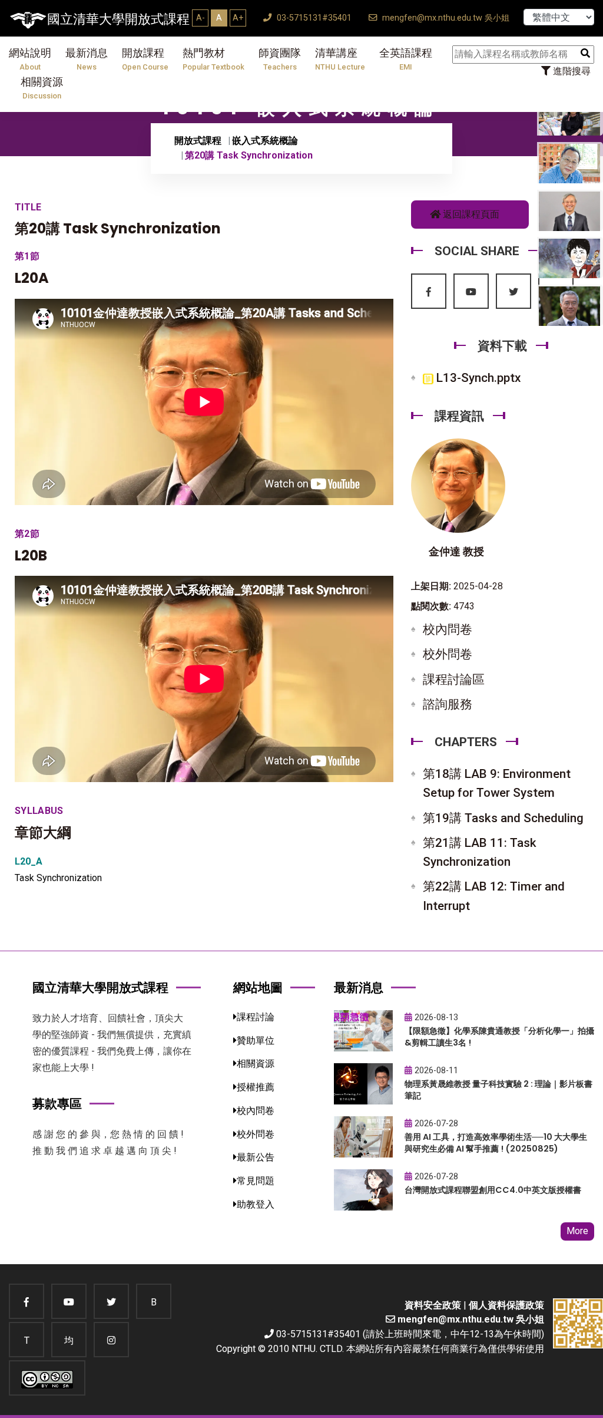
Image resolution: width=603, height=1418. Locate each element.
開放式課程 (197, 140)
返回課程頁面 (469, 214)
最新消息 (86, 59)
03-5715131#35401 (313, 18)
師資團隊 (280, 59)
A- (200, 17)
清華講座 (340, 59)
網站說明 (30, 59)
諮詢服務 (447, 704)
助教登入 (255, 1204)
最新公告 (255, 1157)
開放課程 (145, 59)
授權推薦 (255, 1087)
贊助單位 (255, 1040)
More (577, 1230)
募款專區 (57, 1103)
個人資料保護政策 (506, 1305)
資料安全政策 (433, 1305)
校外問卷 (447, 654)
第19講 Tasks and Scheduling (503, 818)
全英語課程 (405, 59)
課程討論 (255, 1017)
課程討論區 (454, 679)
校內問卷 (447, 629)
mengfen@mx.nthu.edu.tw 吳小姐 (444, 18)
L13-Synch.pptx (477, 378)
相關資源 (42, 88)
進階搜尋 (571, 71)
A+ (238, 17)
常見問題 (255, 1180)
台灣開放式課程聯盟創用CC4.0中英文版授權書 (493, 1190)
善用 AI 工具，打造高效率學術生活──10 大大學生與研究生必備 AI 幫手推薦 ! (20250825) (496, 1143)
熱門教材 (213, 59)
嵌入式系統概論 (265, 140)
